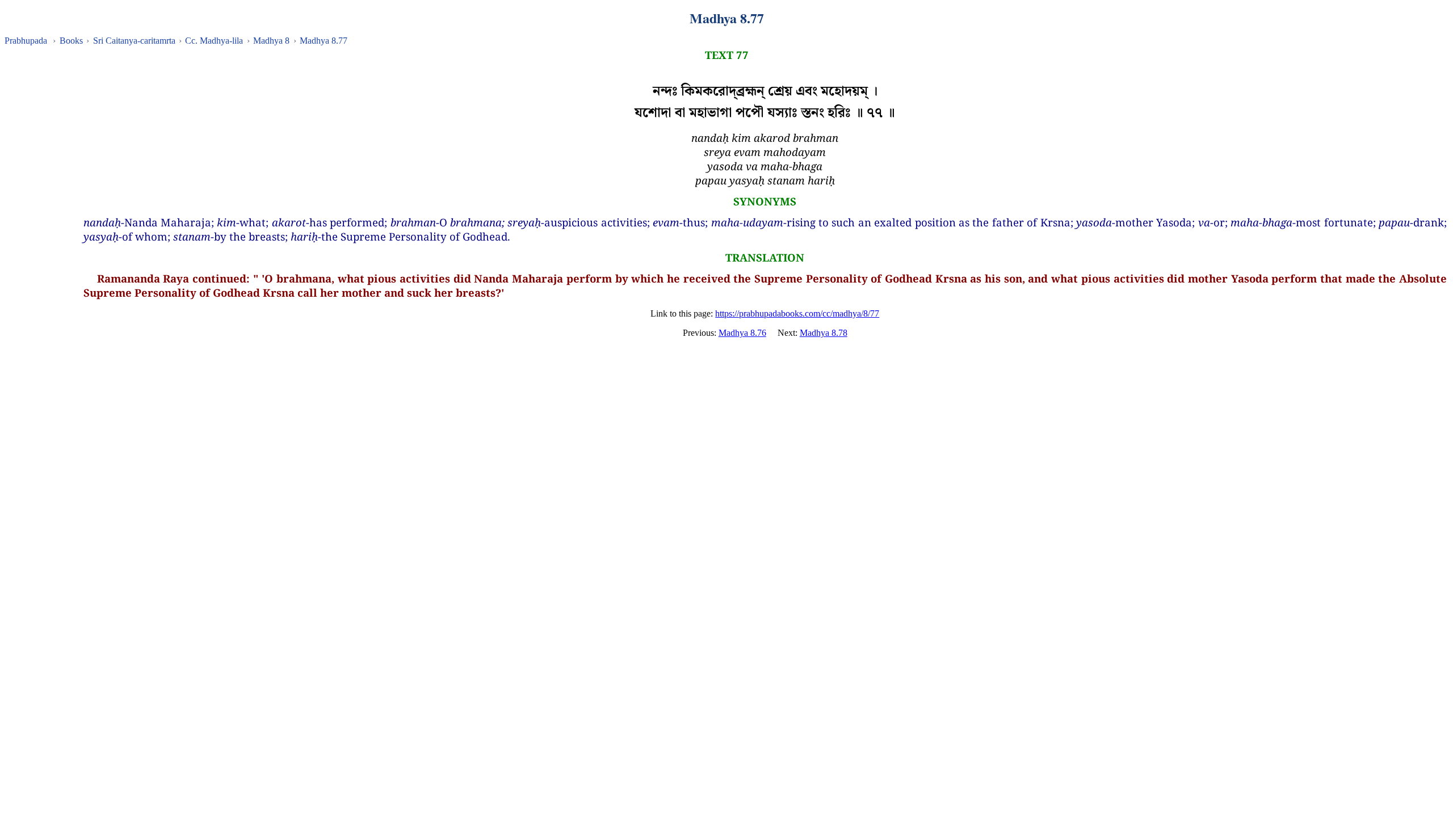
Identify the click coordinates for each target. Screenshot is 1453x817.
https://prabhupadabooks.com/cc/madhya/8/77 (797, 313)
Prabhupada (26, 40)
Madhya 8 (271, 40)
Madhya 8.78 (823, 333)
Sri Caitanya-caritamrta (134, 40)
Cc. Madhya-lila (214, 40)
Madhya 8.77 (323, 40)
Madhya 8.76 (742, 333)
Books (71, 40)
